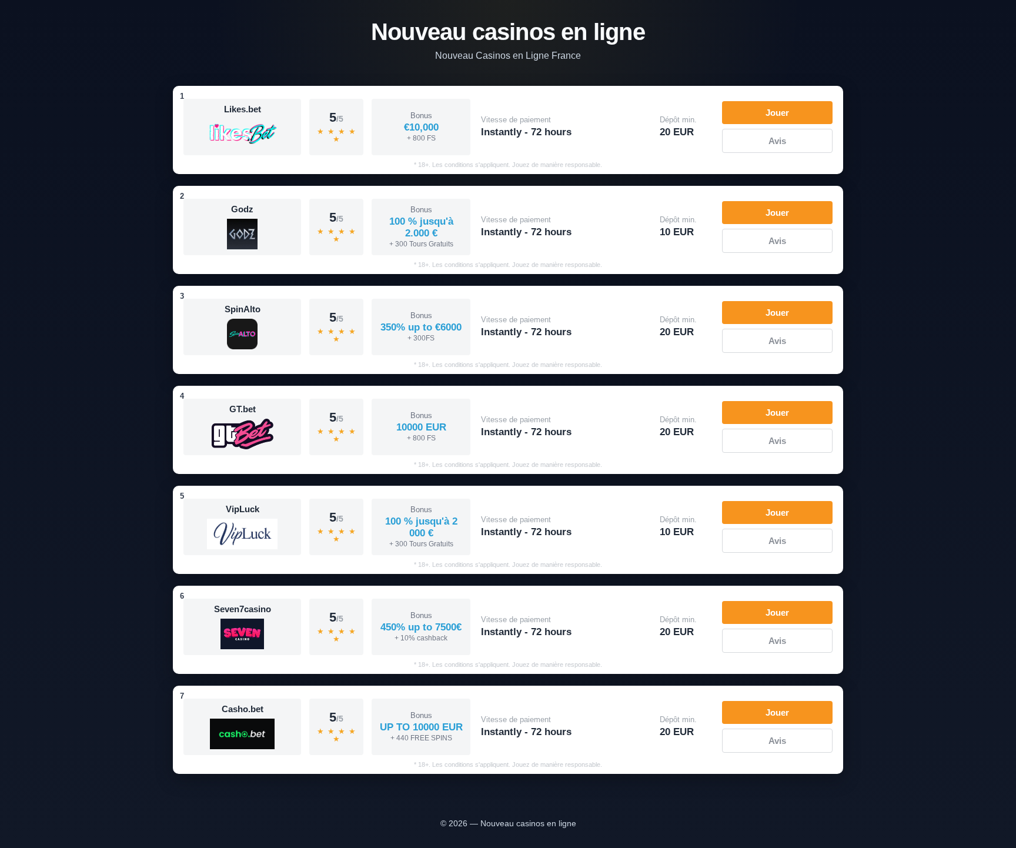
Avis (777, 141)
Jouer (777, 113)
